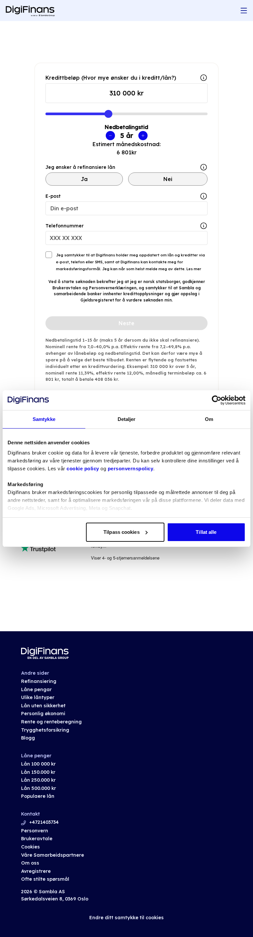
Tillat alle (206, 532)
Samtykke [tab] (44, 419)
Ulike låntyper (37, 697)
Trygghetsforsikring (45, 730)
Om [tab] (209, 419)
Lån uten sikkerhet (43, 706)
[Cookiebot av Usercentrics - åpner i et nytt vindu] (216, 400)
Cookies (30, 847)
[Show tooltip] (204, 167)
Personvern (34, 831)
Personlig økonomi (43, 713)
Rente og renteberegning (51, 722)
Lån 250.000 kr (38, 780)
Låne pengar (36, 689)
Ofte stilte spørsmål (45, 879)
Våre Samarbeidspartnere (52, 855)
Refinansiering (38, 681)
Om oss (30, 863)
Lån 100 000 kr (38, 764)
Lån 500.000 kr (38, 788)
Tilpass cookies (121, 532)
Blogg (28, 738)
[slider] (108, 114)
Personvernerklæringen (112, 287)
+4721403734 (44, 822)
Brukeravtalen (66, 287)
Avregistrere (36, 871)
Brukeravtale (36, 839)
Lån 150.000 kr (38, 772)
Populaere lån (37, 796)
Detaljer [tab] (127, 419)
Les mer (193, 269)
